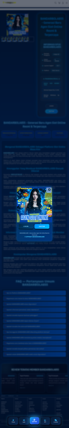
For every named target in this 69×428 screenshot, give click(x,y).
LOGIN (26, 226)
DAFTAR (42, 226)
